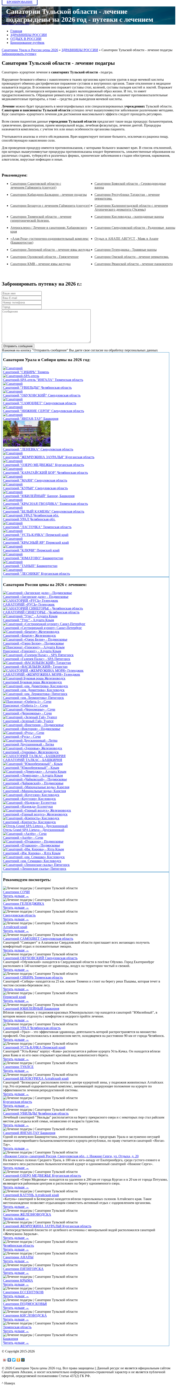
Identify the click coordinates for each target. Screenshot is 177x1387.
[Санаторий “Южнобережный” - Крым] (33, 764)
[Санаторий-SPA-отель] (21, 376)
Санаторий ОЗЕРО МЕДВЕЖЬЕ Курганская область (42, 1175)
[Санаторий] (13, 368)
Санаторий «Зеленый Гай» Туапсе (28, 721)
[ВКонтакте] (9, 1360)
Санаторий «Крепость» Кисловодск (29, 822)
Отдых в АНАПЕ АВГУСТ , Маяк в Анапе (126, 238)
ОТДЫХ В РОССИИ (25, 39)
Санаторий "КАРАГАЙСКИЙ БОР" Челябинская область (45, 472)
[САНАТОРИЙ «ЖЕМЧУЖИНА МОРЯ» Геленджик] (43, 670)
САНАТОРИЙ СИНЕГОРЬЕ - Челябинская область (41, 612)
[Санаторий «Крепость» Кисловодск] (31, 818)
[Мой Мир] (23, 1360)
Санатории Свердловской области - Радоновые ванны (135, 227)
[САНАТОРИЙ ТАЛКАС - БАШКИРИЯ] (34, 756)
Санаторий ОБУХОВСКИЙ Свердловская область (40, 958)
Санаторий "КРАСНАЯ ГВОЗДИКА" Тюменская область (45, 504)
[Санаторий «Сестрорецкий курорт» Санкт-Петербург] (44, 624)
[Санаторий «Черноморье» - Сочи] (29, 709)
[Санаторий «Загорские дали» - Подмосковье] (37, 593)
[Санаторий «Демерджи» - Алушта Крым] (34, 771)
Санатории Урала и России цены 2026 (30, 50)
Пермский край (14, 997)
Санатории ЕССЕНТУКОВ (23, 1292)
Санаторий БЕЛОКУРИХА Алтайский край (36, 1078)
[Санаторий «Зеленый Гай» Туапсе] (30, 717)
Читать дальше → (16, 896)
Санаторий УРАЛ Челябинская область (32, 1028)
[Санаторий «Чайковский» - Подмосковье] (35, 779)
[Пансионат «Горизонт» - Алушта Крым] (34, 647)
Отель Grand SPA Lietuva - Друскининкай (33, 830)
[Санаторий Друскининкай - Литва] (30, 740)
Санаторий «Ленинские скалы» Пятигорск (34, 868)
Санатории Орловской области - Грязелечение (44, 257)
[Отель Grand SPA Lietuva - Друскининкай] (35, 826)
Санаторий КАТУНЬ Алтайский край (31, 1195)
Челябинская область (18, 1245)
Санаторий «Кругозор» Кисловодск (29, 799)
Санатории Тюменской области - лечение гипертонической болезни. (40, 218)
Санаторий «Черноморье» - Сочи (27, 713)
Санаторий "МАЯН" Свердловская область (35, 480)
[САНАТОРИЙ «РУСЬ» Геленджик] (30, 600)
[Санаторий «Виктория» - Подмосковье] (33, 725)
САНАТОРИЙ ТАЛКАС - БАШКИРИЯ (32, 760)
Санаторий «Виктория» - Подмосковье (31, 729)
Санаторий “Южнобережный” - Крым (31, 767)
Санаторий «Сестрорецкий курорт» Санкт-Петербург (42, 628)
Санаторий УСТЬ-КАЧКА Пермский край (34, 1047)
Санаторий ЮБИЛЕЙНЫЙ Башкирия (31, 1008)
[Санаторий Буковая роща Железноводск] (34, 678)
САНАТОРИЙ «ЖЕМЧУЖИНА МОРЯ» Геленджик (41, 674)
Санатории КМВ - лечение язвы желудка (40, 264)
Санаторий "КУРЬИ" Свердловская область (35, 488)
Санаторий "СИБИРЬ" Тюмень (26, 372)
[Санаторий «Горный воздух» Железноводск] (37, 810)
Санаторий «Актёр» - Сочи (23, 837)
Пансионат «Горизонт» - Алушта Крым (32, 651)
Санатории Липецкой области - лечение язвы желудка (50, 249)
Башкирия (10, 1339)
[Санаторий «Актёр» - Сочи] (25, 834)
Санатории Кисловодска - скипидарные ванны (129, 216)
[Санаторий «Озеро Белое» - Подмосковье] (35, 639)
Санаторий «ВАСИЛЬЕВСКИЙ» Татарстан (35, 666)
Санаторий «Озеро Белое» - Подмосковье (33, 643)
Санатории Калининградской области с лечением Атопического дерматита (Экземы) (131, 207)
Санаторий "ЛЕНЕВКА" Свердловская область (38, 449)
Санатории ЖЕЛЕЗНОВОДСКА (27, 1214)
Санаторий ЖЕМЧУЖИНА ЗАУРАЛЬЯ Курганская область (47, 1226)
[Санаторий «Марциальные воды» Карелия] (36, 787)
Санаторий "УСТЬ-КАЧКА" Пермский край (35, 535)
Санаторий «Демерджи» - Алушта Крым (33, 775)
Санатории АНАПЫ (18, 1257)
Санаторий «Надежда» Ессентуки (28, 806)
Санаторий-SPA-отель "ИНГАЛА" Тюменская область (43, 380)
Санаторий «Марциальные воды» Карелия (34, 791)
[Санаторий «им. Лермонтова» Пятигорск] (35, 694)
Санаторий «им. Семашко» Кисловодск (32, 861)
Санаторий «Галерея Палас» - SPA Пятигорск (36, 659)
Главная (16, 31)
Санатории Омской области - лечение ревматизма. (132, 257)
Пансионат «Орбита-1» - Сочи (25, 705)
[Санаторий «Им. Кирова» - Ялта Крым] (33, 849)
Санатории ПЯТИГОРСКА (23, 1269)
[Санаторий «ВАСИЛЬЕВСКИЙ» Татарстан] (37, 663)
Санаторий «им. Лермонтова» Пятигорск (33, 698)
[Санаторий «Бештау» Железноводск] (31, 631)
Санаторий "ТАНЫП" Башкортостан (30, 566)
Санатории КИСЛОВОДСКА (25, 1315)
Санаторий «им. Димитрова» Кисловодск (34, 690)
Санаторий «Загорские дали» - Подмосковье (35, 597)
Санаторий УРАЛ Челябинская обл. (29, 519)
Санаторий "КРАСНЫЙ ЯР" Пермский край (36, 542)
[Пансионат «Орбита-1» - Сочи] (27, 701)
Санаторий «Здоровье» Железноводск (31, 752)
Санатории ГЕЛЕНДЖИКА (23, 903)
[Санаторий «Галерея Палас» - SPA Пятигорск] (38, 655)
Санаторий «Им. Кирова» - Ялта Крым (31, 853)
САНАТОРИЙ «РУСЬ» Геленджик (29, 604)
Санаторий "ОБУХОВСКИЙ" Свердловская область (42, 395)
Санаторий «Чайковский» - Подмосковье (33, 783)
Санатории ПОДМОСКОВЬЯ (25, 1304)
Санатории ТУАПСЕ (18, 1067)
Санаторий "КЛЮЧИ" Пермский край (31, 550)
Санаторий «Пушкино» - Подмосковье (31, 845)
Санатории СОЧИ (16, 892)
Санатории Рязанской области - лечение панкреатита (134, 264)
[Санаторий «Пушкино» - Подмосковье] (33, 841)
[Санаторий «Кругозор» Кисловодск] (31, 795)
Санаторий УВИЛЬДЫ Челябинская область (36, 1113)
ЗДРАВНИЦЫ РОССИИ (28, 35)
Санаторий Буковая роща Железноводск (32, 682)
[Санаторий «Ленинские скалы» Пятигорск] (36, 865)
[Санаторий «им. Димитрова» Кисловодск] (35, 686)
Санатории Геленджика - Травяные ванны (126, 249)
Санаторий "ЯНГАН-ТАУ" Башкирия (30, 418)
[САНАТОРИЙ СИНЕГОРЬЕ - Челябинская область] (43, 608)
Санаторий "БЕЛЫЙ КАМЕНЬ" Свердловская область (43, 511)
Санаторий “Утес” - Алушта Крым (28, 620)
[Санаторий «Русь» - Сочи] (23, 733)
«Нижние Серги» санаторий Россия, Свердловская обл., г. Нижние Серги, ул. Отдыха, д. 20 (71, 1156)
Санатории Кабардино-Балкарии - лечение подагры (48, 194)
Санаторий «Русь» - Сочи (22, 736)
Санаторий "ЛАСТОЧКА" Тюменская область (37, 527)
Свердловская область (19, 915)
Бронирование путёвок (27, 42)
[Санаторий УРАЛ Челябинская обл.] (31, 515)
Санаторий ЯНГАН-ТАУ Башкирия (29, 1133)
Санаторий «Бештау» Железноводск (29, 635)
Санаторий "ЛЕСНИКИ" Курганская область (36, 573)
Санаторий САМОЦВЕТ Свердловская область (38, 938)
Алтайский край (15, 927)
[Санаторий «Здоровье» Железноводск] (32, 748)
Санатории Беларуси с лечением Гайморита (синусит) (50, 205)
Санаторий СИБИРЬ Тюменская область (33, 977)
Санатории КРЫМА (18, 1280)
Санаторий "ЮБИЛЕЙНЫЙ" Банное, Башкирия (38, 496)
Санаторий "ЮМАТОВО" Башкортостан (33, 558)
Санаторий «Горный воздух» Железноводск (35, 814)
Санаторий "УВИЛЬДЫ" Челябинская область (37, 387)
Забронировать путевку (19, 54)
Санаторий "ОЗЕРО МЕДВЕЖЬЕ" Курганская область (43, 465)
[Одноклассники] (18, 1360)
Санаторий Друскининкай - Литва (28, 744)
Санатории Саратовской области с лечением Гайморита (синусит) (35, 185)
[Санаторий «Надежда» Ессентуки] (29, 802)
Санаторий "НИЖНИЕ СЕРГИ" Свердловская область (43, 411)
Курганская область (17, 1102)
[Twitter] (14, 1360)
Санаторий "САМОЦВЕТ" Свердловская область (39, 403)
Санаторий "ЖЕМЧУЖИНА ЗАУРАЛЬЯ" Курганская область (48, 457)
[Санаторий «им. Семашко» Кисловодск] (34, 857)
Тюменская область (17, 1327)
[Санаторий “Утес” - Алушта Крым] (30, 616)
